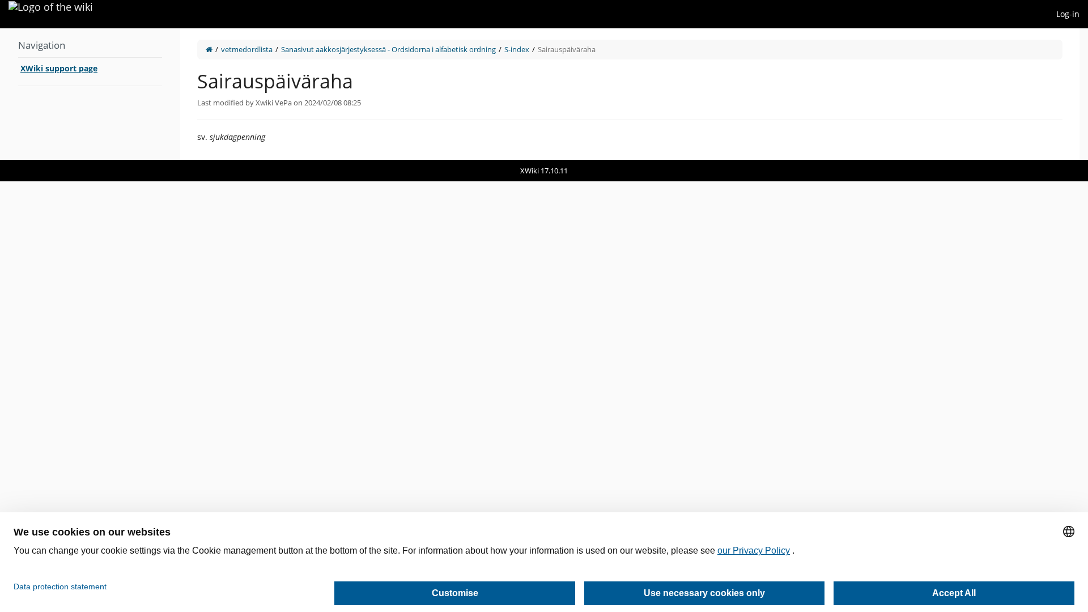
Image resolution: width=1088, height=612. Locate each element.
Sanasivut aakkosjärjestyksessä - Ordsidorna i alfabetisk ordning (388, 49)
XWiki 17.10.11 (544, 170)
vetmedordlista (247, 49)
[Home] (209, 49)
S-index (516, 49)
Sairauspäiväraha (567, 49)
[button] (171, 94)
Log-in (1068, 13)
